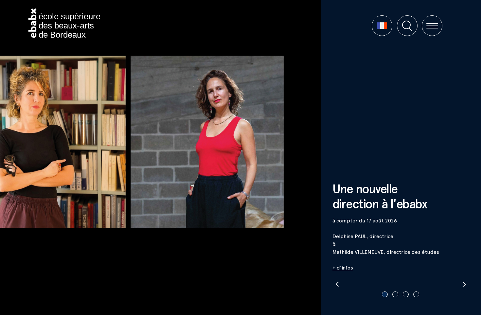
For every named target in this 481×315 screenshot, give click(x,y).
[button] (382, 25)
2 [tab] (395, 294)
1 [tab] (385, 294)
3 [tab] (406, 294)
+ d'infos (342, 268)
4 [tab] (416, 294)
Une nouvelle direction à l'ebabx (379, 196)
